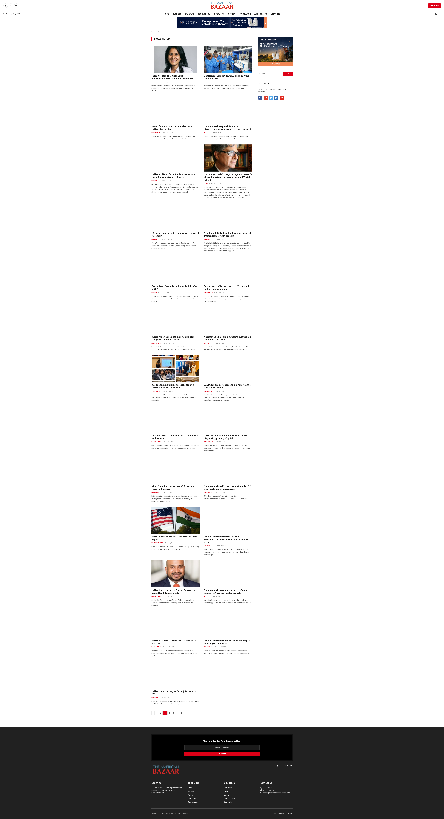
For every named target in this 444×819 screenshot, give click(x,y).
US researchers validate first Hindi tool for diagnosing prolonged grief (226, 437)
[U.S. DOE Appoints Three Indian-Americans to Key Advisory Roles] (228, 368)
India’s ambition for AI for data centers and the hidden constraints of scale (173, 175)
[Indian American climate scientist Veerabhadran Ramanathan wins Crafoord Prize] (228, 520)
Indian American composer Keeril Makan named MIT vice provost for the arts (225, 591)
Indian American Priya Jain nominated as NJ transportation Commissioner (227, 487)
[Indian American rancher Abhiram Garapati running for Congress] (228, 624)
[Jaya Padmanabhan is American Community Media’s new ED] (175, 419)
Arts (205, 132)
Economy (155, 239)
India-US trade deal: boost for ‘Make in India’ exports (174, 538)
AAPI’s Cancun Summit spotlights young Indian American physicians (172, 386)
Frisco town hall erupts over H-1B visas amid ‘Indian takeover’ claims (227, 287)
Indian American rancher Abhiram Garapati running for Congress (227, 642)
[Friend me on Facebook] (260, 98)
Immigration (208, 292)
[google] (266, 98)
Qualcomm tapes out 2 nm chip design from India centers (226, 77)
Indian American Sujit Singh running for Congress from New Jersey (172, 338)
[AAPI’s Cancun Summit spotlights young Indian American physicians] (175, 368)
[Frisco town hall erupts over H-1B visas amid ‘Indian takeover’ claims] (228, 269)
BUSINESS (177, 14)
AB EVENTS (275, 14)
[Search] (436, 14)
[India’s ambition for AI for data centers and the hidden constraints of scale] (175, 158)
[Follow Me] (271, 98)
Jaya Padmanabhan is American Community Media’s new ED (174, 437)
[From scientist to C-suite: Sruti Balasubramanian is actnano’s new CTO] (175, 59)
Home (153, 32)
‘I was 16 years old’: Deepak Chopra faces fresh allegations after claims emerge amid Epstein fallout (228, 177)
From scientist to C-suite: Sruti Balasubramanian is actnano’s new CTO (172, 77)
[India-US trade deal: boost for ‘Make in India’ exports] (175, 520)
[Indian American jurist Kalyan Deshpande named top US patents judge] (175, 573)
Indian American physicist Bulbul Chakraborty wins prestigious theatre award (227, 127)
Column (154, 180)
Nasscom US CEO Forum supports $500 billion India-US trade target (227, 338)
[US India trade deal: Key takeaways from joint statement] (175, 216)
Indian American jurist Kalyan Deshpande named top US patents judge (173, 591)
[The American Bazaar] (222, 5)
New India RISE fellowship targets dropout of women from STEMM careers (227, 234)
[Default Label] (276, 98)
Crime (206, 183)
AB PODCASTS (260, 14)
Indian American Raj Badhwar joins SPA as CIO (173, 692)
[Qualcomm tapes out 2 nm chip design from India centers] (228, 59)
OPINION (231, 14)
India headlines (157, 543)
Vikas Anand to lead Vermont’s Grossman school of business (172, 487)
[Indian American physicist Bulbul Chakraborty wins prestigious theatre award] (228, 110)
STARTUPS (189, 14)
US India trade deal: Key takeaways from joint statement (175, 234)
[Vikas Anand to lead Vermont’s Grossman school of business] (175, 469)
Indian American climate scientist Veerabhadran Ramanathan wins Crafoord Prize (226, 539)
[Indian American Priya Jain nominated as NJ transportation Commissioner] (228, 469)
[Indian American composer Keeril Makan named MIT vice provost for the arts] (228, 573)
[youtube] (282, 98)
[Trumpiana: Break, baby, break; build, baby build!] (175, 269)
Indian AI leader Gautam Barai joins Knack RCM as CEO (173, 642)
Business (154, 82)
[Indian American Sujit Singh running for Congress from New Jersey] (175, 320)
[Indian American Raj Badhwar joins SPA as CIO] (175, 675)
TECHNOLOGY (204, 14)
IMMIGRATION (245, 14)
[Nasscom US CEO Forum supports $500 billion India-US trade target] (228, 320)
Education (155, 492)
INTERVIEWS (219, 14)
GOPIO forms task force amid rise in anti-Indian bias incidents (172, 127)
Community (155, 132)
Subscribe (434, 5)
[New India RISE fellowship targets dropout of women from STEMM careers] (228, 216)
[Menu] (439, 14)
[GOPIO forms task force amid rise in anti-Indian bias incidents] (175, 110)
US (158, 32)
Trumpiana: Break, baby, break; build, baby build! (174, 287)
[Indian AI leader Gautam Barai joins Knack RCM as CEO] (175, 624)
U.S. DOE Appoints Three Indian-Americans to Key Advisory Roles (228, 386)
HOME (166, 14)
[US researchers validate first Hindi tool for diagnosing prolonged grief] (228, 419)
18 (181, 713)
